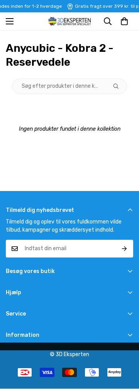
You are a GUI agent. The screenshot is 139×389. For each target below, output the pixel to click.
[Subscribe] (124, 249)
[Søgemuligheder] (119, 86)
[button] (124, 21)
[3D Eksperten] (69, 21)
